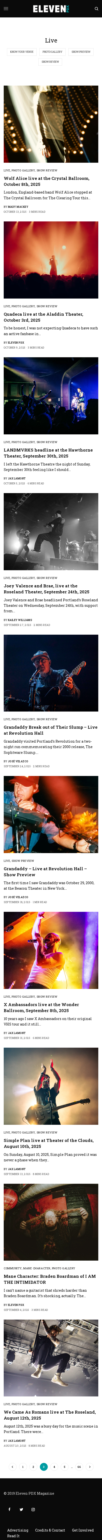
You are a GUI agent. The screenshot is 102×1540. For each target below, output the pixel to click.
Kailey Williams (20, 620)
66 (79, 1467)
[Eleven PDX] (51, 8)
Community (13, 1268)
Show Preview (81, 51)
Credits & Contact (50, 1530)
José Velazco (18, 761)
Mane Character (37, 1268)
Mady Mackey (18, 206)
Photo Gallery (52, 51)
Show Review (50, 61)
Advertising (17, 1530)
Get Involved (83, 1530)
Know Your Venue (21, 51)
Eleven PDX (16, 342)
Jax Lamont (17, 478)
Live (7, 170)
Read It (13, 1536)
